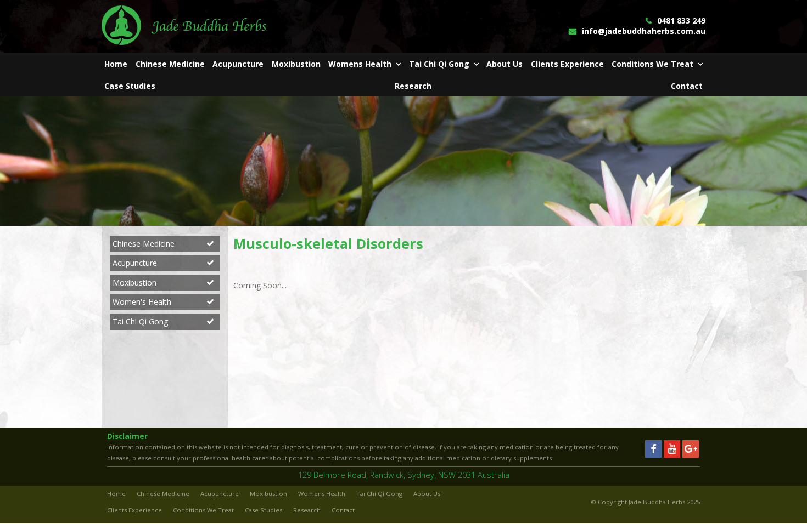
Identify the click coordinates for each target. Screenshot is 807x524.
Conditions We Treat (203, 510)
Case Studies (263, 510)
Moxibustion (134, 282)
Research (307, 510)
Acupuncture (135, 263)
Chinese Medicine (144, 243)
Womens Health (321, 493)
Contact (343, 510)
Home (116, 493)
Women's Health (142, 302)
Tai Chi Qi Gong (140, 321)
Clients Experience (134, 510)
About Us (426, 493)
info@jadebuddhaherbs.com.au (643, 31)
